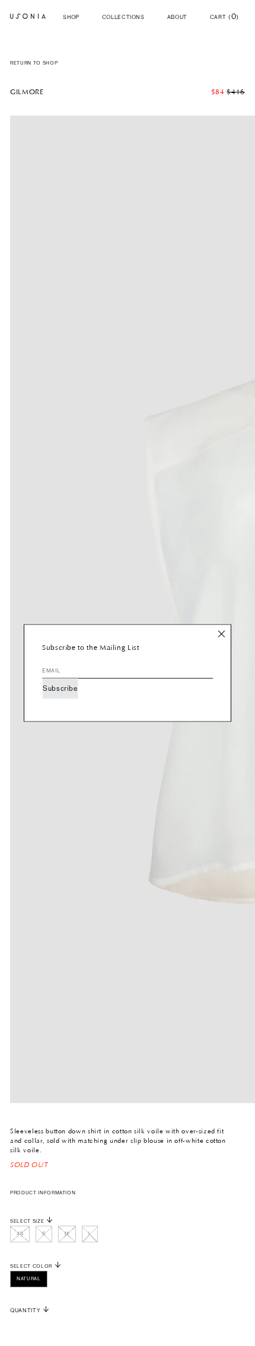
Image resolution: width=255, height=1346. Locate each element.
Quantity (25, 1310)
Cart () (224, 17)
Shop (71, 17)
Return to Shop (34, 63)
